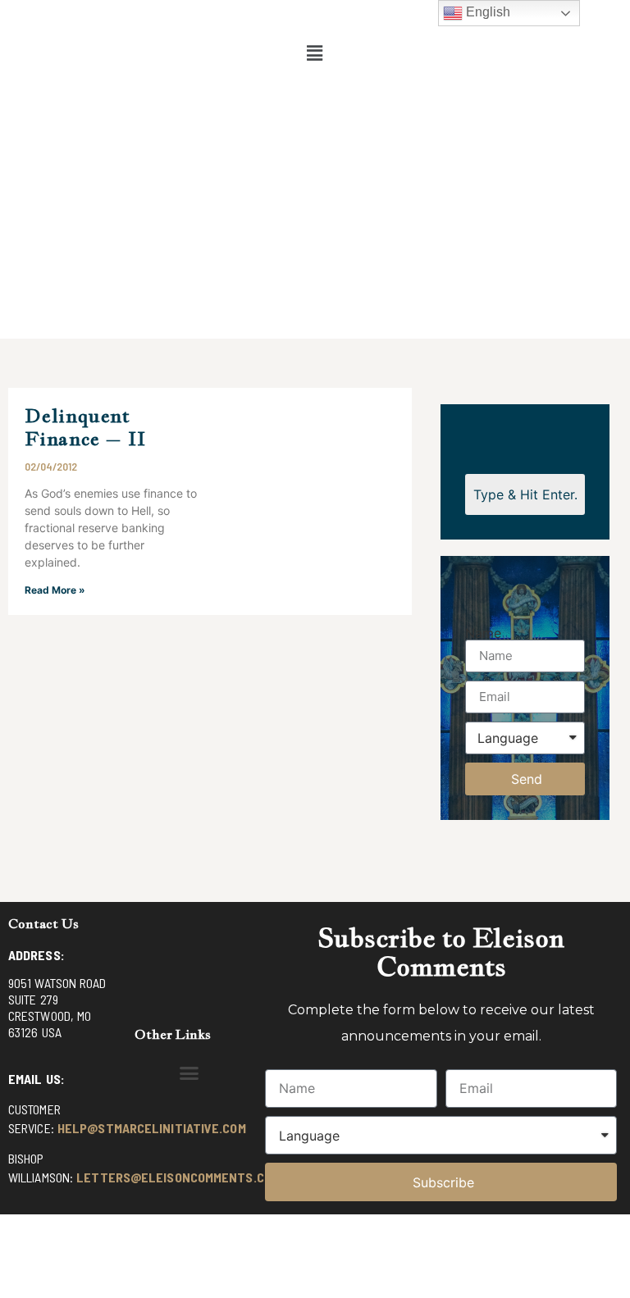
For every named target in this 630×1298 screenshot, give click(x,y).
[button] (315, 53)
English (486, 12)
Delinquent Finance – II (85, 427)
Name (483, 633)
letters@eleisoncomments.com (178, 1177)
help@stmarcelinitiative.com (151, 1128)
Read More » (55, 590)
